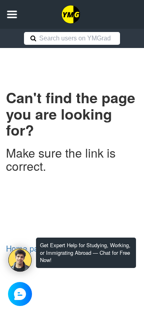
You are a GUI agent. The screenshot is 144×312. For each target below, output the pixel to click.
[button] (12, 14)
